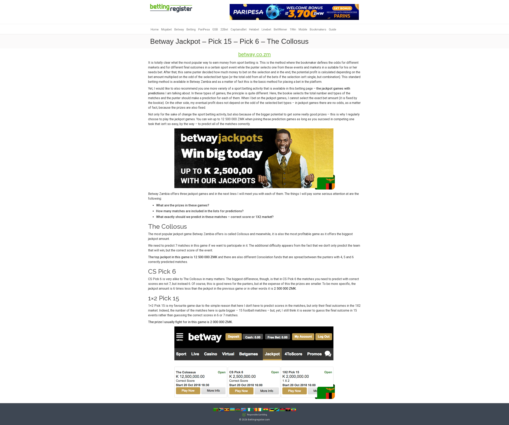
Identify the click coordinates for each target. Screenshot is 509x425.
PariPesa (204, 29)
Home (155, 29)
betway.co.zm (254, 54)
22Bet (224, 29)
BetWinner (280, 29)
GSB (215, 29)
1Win (293, 29)
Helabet (254, 29)
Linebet (266, 29)
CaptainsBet (239, 29)
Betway (179, 29)
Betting (191, 29)
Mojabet (166, 29)
